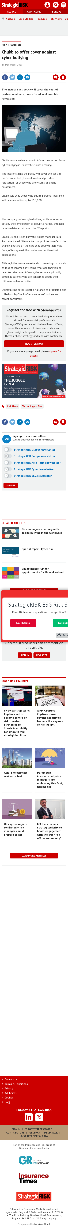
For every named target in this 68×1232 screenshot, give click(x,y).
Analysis (10, 18)
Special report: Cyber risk (37, 549)
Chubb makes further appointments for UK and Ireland (42, 570)
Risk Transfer (11, 44)
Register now (34, 343)
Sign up (10, 485)
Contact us (11, 1079)
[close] (66, 69)
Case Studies (25, 18)
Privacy (9, 1088)
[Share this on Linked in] (20, 77)
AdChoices (11, 1093)
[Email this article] (27, 77)
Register (42, 655)
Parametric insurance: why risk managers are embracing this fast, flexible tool (50, 779)
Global (11, 11)
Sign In (16, 1129)
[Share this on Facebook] (5, 77)
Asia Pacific (34, 11)
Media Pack (51, 1132)
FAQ (7, 1102)
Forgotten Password (38, 1129)
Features (41, 18)
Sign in (22, 69)
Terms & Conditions (16, 1084)
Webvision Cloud (42, 1224)
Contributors (15, 1132)
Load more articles (34, 855)
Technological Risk (32, 406)
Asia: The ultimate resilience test (16, 774)
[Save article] (63, 77)
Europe (56, 11)
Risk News (12, 406)
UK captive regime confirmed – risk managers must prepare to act (15, 829)
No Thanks (23, 623)
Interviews (56, 18)
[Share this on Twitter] (12, 77)
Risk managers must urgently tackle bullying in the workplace (42, 530)
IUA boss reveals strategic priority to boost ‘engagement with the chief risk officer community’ (49, 831)
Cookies (9, 1097)
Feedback (34, 1132)
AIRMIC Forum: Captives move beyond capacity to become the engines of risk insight (50, 717)
